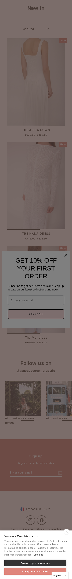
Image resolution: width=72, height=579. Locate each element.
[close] (66, 532)
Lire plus (38, 554)
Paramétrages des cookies (35, 563)
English (57, 575)
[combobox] (60, 575)
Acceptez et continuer (35, 571)
